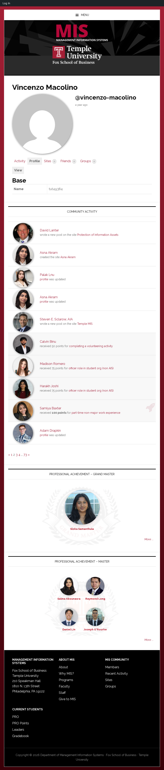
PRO (15, 717)
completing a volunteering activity (91, 346)
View (18, 170)
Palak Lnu (47, 275)
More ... (148, 539)
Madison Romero (52, 364)
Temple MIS (82, 33)
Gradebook (20, 736)
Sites (49, 161)
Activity (19, 161)
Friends (67, 161)
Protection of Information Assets (97, 234)
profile (44, 279)
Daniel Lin (68, 629)
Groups (87, 161)
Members (112, 667)
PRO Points (20, 723)
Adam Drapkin (50, 430)
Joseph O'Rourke (95, 629)
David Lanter (49, 230)
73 (25, 455)
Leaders (18, 730)
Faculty (64, 686)
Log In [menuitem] (6, 3)
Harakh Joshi (49, 386)
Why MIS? (66, 673)
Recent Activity (116, 673)
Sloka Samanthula (82, 528)
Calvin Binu (48, 342)
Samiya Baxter (50, 408)
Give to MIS (67, 699)
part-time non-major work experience (96, 412)
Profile (34, 161)
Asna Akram (49, 253)
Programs (66, 680)
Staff (62, 693)
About (63, 667)
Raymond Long (95, 598)
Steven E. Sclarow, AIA (56, 319)
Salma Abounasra (68, 598)
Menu (85, 15)
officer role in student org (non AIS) (91, 368)
